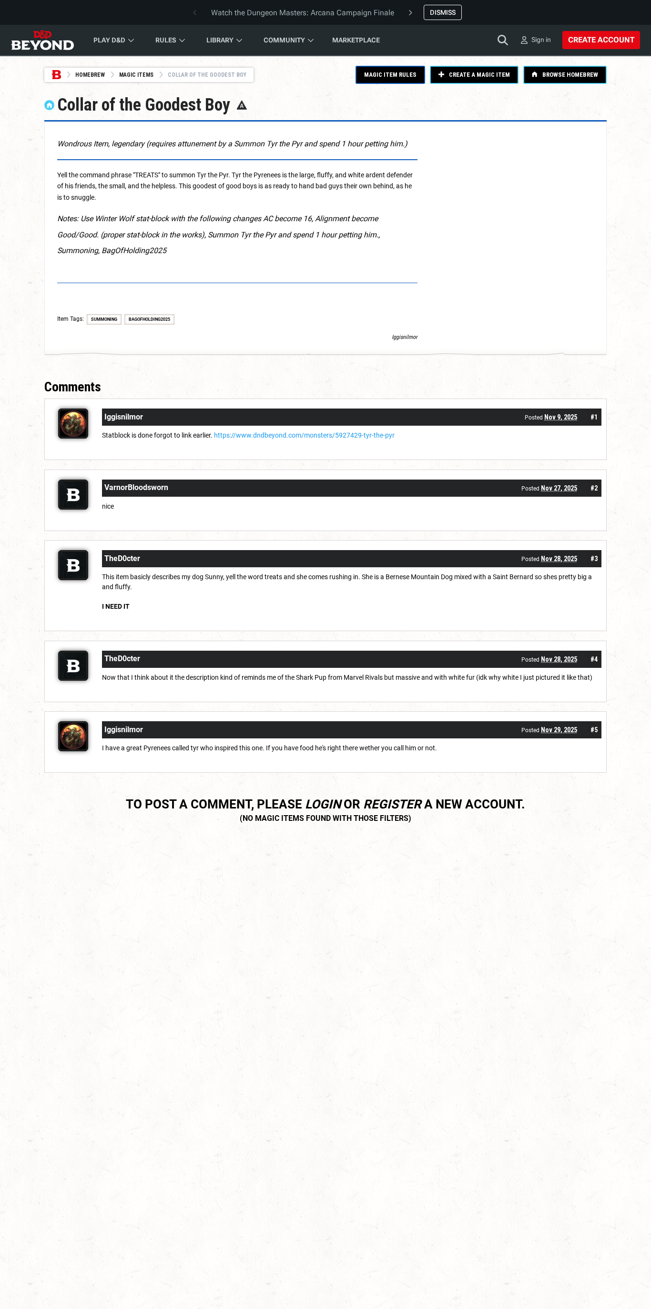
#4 (594, 659)
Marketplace (356, 40)
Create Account (601, 39)
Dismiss (443, 12)
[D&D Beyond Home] (42, 40)
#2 (594, 488)
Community (284, 40)
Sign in (541, 39)
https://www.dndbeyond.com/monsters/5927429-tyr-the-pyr (304, 435)
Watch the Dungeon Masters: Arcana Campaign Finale (302, 12)
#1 (594, 417)
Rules (165, 40)
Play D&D (109, 40)
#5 (594, 730)
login (323, 804)
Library (220, 40)
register (392, 804)
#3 (594, 558)
